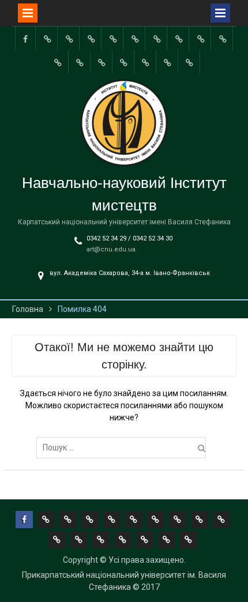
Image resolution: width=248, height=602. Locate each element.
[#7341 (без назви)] (113, 38)
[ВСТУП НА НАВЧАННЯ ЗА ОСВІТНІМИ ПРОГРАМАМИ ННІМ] (102, 62)
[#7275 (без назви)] (91, 38)
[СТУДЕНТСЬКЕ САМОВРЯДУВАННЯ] (69, 38)
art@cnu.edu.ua (111, 249)
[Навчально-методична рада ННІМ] (157, 38)
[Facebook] (25, 38)
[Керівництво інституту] (47, 38)
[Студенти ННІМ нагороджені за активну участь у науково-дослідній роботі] (124, 62)
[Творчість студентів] (179, 38)
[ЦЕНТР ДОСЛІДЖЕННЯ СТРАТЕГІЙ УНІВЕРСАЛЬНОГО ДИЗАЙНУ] (146, 62)
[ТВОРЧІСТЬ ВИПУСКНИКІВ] (135, 38)
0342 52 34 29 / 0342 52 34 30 (129, 238)
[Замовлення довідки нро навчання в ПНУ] (222, 38)
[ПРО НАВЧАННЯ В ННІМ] (80, 62)
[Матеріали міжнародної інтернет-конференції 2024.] (190, 62)
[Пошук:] (124, 447)
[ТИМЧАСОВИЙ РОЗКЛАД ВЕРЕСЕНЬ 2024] (168, 62)
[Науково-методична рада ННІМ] (200, 38)
